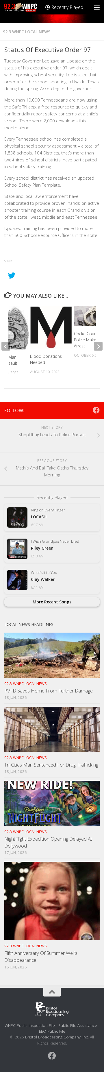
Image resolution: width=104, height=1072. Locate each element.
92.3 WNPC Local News (26, 31)
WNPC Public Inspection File (30, 1025)
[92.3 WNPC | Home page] (26, 7)
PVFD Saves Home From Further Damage (48, 690)
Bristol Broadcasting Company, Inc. (57, 1037)
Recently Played (66, 7)
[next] (98, 346)
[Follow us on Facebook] (96, 410)
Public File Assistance (77, 1025)
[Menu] (97, 7)
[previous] (5, 346)
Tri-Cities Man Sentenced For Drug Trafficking (51, 764)
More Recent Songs (52, 602)
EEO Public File (52, 1031)
